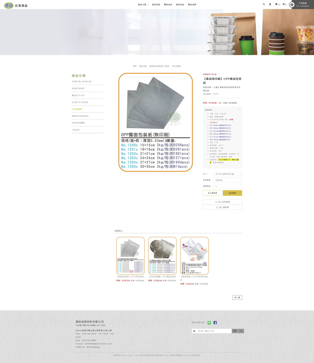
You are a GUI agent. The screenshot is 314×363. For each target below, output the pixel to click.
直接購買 (232, 193)
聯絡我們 (192, 4)
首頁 (135, 66)
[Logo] (16, 5)
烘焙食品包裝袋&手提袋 (159, 66)
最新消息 (180, 4)
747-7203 (103, 333)
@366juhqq (93, 347)
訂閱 (234, 331)
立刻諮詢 (303, 4)
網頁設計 (197, 355)
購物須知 (168, 4)
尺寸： (206, 174)
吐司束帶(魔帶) (78, 122)
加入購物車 (212, 193)
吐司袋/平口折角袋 (80, 102)
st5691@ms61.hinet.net (98, 343)
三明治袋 (76, 129)
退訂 (241, 331)
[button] (264, 4)
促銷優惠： (207, 180)
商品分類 (143, 66)
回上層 (237, 297)
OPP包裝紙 (176, 66)
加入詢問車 (224, 207)
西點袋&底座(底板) (80, 116)
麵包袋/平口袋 (78, 95)
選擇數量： (207, 186)
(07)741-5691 (89, 333)
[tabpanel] (157, 32)
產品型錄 (156, 4)
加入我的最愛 (224, 201)
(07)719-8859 (89, 340)
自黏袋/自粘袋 (78, 88)
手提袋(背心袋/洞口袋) (82, 81)
